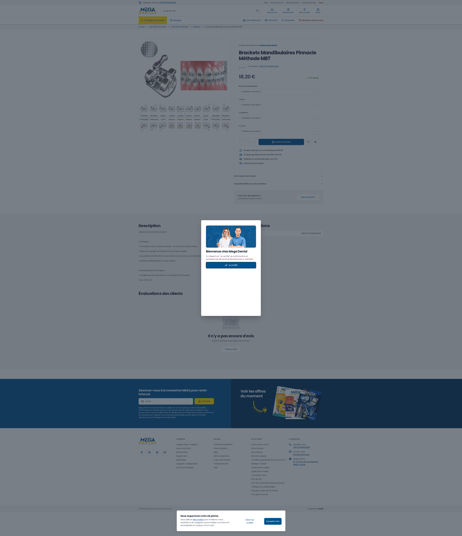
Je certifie (232, 265)
